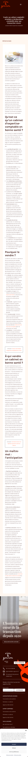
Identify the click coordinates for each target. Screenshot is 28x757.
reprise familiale (10, 294)
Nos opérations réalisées (9, 727)
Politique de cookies (9, 755)
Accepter (14, 744)
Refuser (14, 748)
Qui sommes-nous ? (8, 724)
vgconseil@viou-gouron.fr (12, 671)
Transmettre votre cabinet (9, 699)
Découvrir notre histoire (11, 641)
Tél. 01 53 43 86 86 (10, 668)
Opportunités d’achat (8, 704)
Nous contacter (19, 662)
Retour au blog (7, 41)
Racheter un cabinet (8, 701)
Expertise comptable (18, 25)
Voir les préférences (14, 751)
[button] (26, 730)
